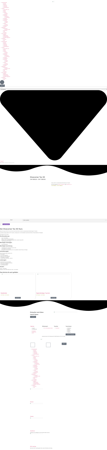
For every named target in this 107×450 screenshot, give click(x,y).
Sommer (3, 162)
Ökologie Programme (6, 37)
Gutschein (4, 26)
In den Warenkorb (6, 224)
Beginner (4, 34)
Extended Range (6, 36)
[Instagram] (55, 340)
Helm (4, 31)
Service (32, 326)
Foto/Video (5, 20)
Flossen (4, 11)
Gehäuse (6, 21)
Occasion (4, 39)
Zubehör (6, 13)
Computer (5, 12)
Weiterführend (5, 35)
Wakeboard (3, 27)
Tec (71, 184)
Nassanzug (6, 16)
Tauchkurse (5, 5)
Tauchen (3, 8)
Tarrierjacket (5, 14)
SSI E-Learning (4, 33)
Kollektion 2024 (7, 29)
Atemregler (5, 18)
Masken (4, 10)
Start (0, 162)
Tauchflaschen (5, 25)
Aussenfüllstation (6, 7)
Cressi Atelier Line (6, 9)
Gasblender (4, 293)
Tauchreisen (5, 6)
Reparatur (4, 4)
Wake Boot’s (5, 30)
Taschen (6, 24)
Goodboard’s (5, 28)
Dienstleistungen (4, 2)
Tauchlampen (5, 19)
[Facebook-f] (57, 340)
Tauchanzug (5, 15)
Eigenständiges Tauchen (43, 293)
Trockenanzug (7, 17)
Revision (4, 3)
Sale (4, 40)
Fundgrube (3, 38)
